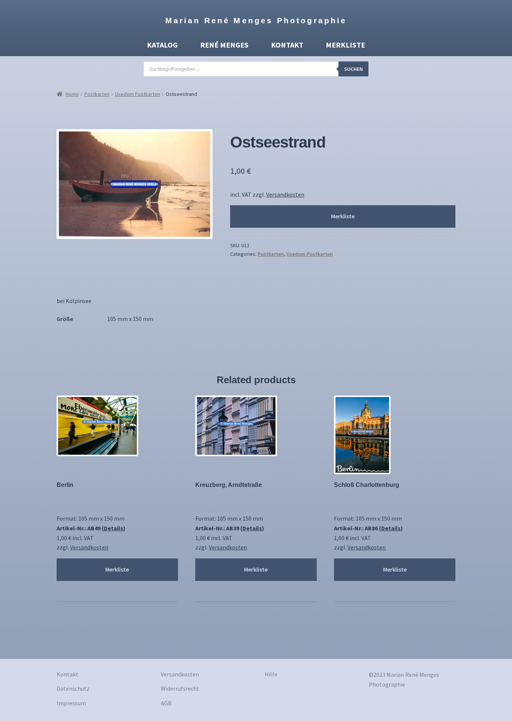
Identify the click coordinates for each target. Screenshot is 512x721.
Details (113, 528)
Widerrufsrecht (180, 688)
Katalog (162, 44)
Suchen (353, 69)
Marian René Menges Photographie (256, 20)
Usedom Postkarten (137, 94)
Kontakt (287, 44)
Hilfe (271, 674)
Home (72, 94)
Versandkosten (285, 194)
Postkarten (96, 94)
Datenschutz (73, 688)
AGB (166, 703)
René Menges (224, 44)
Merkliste (345, 44)
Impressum (71, 703)
